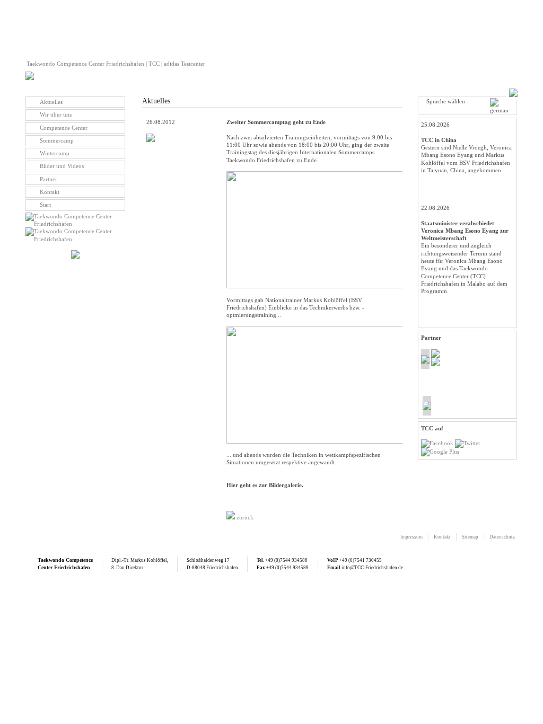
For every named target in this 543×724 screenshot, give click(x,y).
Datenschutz (502, 537)
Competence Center (63, 128)
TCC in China (439, 140)
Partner (48, 179)
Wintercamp (54, 153)
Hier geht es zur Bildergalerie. (264, 485)
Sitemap (470, 537)
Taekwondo (51, 560)
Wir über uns (56, 114)
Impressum (411, 537)
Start (45, 204)
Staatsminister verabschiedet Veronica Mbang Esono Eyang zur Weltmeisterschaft (465, 231)
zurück (244, 517)
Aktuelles (51, 102)
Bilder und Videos (62, 166)
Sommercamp (57, 140)
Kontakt (49, 192)
